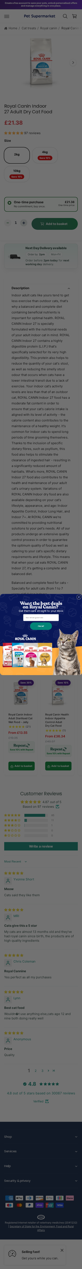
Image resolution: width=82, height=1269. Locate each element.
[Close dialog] (79, 597)
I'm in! (41, 626)
